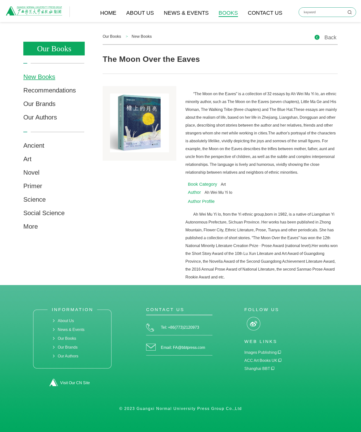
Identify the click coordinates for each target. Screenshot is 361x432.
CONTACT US (265, 13)
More (30, 226)
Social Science (44, 213)
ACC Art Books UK (261, 360)
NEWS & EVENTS (186, 13)
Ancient (33, 145)
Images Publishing (261, 352)
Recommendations (49, 90)
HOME (108, 13)
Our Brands (39, 103)
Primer (32, 186)
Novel (31, 172)
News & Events (71, 329)
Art (27, 159)
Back (330, 37)
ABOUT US (140, 13)
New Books (39, 76)
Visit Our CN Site (75, 383)
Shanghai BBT (257, 369)
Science (34, 199)
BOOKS (228, 13)
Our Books (67, 338)
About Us (66, 321)
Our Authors (40, 117)
